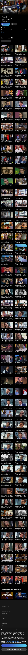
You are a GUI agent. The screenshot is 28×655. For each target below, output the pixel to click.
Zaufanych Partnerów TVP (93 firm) (14, 641)
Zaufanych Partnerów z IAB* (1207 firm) (13, 639)
